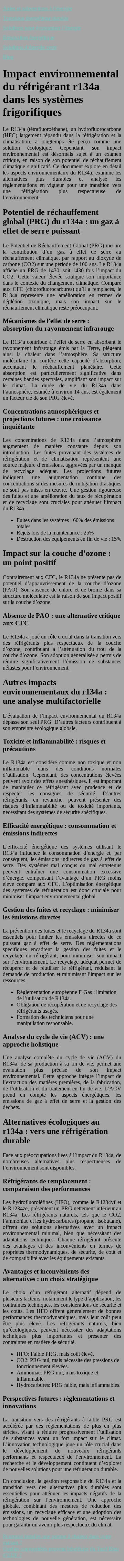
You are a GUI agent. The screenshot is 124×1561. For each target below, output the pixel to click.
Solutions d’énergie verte (30, 47)
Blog (8, 57)
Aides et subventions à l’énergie (37, 8)
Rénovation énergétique (28, 37)
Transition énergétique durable (36, 18)
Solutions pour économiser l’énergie (42, 28)
